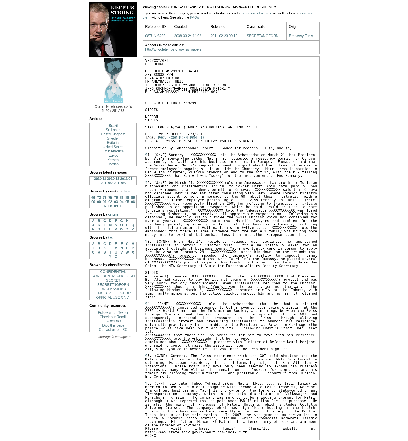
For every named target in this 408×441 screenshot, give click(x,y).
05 (127, 202)
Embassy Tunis (301, 36)
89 (133, 197)
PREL (194, 138)
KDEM (183, 138)
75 (110, 197)
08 (110, 206)
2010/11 (100, 179)
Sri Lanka (113, 130)
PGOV (162, 138)
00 (99, 202)
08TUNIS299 (155, 36)
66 (93, 197)
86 (121, 197)
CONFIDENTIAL (113, 272)
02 (110, 202)
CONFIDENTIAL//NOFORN (113, 276)
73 (104, 197)
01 (104, 202)
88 (127, 197)
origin (113, 214)
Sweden (113, 138)
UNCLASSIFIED (113, 289)
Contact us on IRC (113, 329)
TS (202, 138)
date (126, 191)
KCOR (173, 138)
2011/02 (107, 183)
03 (116, 202)
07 (104, 206)
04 (121, 202)
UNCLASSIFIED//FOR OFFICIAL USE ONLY (113, 295)
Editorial (113, 142)
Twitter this (113, 321)
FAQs (194, 17)
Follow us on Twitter (113, 312)
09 (116, 206)
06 (133, 202)
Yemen (113, 160)
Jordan (113, 164)
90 (93, 202)
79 (116, 197)
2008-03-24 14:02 (187, 36)
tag (110, 237)
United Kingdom (113, 134)
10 (121, 206)
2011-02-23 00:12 (224, 36)
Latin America (113, 151)
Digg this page (113, 325)
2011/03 (120, 183)
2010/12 (113, 179)
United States (113, 147)
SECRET (113, 280)
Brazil (113, 125)
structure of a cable (257, 13)
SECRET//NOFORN (113, 285)
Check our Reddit (113, 317)
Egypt (113, 155)
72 (99, 197)
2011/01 (126, 179)
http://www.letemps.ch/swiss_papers (173, 49)
